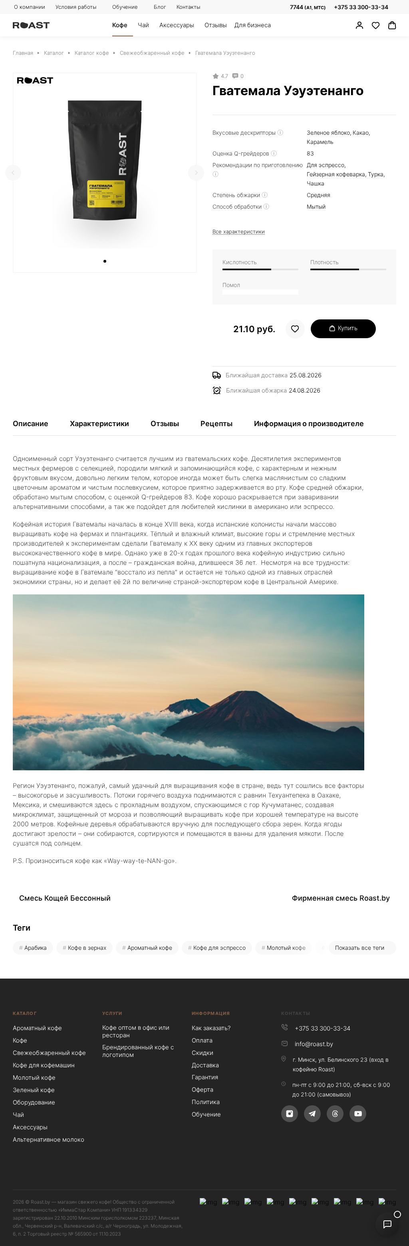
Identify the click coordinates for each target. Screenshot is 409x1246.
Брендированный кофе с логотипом (138, 1051)
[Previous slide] (13, 173)
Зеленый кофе (34, 1090)
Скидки (202, 1053)
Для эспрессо (325, 164)
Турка (375, 174)
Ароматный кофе (149, 947)
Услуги (112, 1013)
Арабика (35, 947)
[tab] (104, 261)
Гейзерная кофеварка (336, 174)
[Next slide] (196, 173)
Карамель (320, 141)
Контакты (295, 1013)
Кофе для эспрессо (219, 947)
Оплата (202, 1040)
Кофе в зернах (87, 947)
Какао (361, 132)
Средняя (318, 194)
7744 (307, 7)
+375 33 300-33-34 (361, 7)
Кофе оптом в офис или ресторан (135, 1031)
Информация (211, 1013)
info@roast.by (314, 1044)
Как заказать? (211, 1028)
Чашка (315, 183)
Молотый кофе (286, 947)
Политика (206, 1102)
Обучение (206, 1114)
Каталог (25, 1013)
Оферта (202, 1089)
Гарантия (205, 1077)
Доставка (205, 1065)
